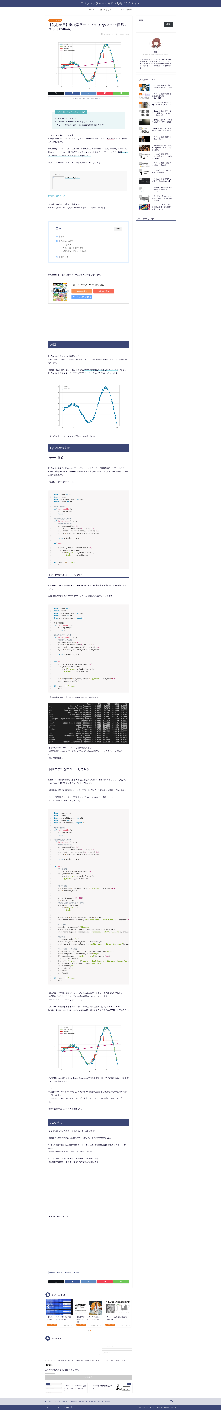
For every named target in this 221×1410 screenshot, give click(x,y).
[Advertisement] (88, 320)
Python (53, 1272)
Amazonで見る (82, 291)
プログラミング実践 (55, 20)
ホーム (92, 10)
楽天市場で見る (104, 291)
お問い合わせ (126, 10)
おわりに (64, 257)
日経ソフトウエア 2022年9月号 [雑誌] (88, 285)
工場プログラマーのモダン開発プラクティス (110, 3)
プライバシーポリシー (54, 1407)
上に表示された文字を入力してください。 (62, 1370)
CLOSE (118, 228)
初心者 (60, 1272)
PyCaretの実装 (67, 241)
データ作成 (67, 245)
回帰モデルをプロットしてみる (75, 251)
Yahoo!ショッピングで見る (82, 297)
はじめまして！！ (107, 10)
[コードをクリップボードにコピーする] (126, 495)
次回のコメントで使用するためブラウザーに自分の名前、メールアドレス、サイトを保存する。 (87, 1360)
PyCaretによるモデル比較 (73, 248)
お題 (63, 237)
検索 (141, 20)
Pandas (77, 1272)
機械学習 (68, 1272)
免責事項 (67, 1407)
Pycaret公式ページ (56, 196)
